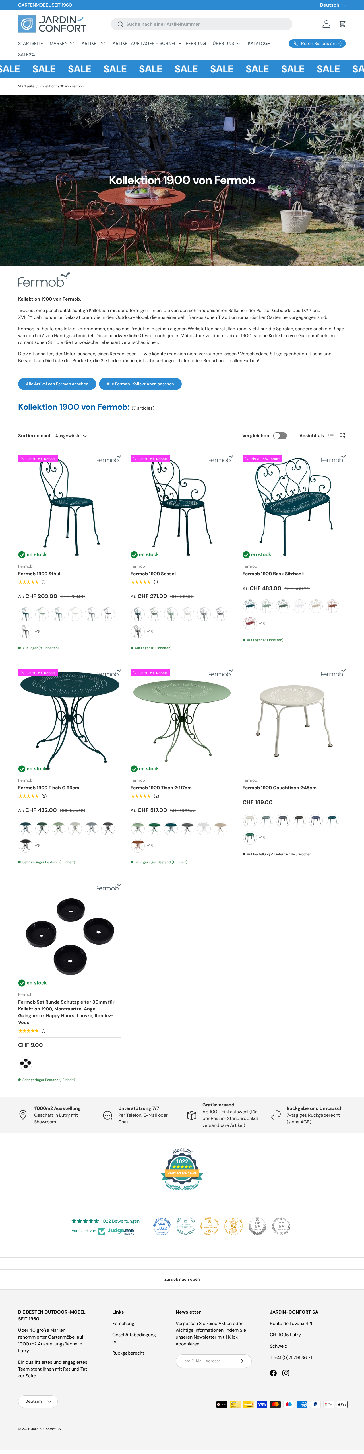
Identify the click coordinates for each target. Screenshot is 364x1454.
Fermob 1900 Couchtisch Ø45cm (280, 788)
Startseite (26, 86)
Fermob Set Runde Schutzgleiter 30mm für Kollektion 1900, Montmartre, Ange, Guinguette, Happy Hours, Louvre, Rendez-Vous (66, 1012)
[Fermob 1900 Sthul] (69, 507)
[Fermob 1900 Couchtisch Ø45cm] (294, 721)
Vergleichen (255, 436)
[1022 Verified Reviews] (182, 1192)
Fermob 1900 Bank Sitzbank (273, 574)
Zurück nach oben (182, 1279)
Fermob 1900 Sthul (39, 574)
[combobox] (202, 24)
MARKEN (59, 43)
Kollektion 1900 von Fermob (62, 86)
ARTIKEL (90, 43)
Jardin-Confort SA (46, 1429)
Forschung (123, 1323)
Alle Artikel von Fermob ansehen (57, 383)
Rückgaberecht (128, 1353)
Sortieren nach (35, 436)
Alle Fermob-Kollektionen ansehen (140, 383)
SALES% (26, 55)
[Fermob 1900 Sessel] (182, 507)
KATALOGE (259, 43)
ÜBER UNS (223, 43)
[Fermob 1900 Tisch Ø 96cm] (69, 721)
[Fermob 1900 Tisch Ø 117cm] (182, 721)
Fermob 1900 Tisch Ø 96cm (48, 788)
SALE (27, 69)
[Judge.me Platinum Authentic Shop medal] (186, 1226)
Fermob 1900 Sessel (153, 574)
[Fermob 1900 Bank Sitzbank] (294, 507)
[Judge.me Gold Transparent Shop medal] (209, 1226)
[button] (342, 24)
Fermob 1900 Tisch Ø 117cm (161, 788)
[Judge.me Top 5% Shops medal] (257, 1226)
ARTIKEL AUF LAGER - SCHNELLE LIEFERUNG (159, 43)
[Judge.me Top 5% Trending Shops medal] (281, 1226)
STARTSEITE (30, 43)
